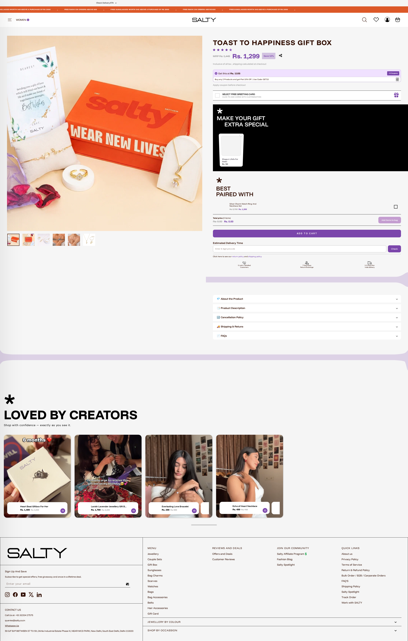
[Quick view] (62, 510)
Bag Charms (155, 575)
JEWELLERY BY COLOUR (164, 621)
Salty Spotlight (286, 564)
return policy (238, 256)
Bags (151, 591)
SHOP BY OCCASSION (162, 630)
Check (394, 248)
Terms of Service (352, 564)
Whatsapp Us (12, 625)
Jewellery (153, 553)
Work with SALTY (352, 602)
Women (21, 19)
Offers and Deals (222, 553)
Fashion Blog (284, 559)
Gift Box (152, 564)
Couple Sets (155, 559)
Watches (153, 586)
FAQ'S (345, 580)
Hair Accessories (158, 608)
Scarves (152, 580)
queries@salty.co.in (15, 620)
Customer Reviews (223, 559)
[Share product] (280, 55)
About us (347, 553)
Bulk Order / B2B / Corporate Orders (364, 575)
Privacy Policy (350, 559)
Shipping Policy (351, 586)
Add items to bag (390, 220)
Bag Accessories (158, 597)
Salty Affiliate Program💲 (292, 553)
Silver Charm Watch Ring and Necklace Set (242, 205)
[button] (223, 50)
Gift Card (153, 613)
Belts (151, 602)
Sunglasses (154, 570)
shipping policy (255, 256)
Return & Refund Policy (356, 570)
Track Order (349, 597)
